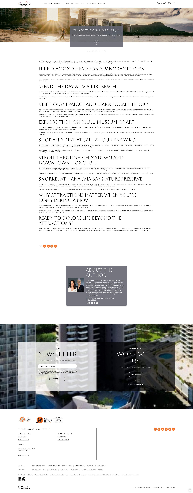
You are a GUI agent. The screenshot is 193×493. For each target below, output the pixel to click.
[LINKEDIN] (162, 429)
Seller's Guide (75, 470)
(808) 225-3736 (62, 436)
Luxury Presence (144, 487)
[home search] (169, 3)
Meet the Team (47, 3)
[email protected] (23, 455)
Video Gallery (53, 470)
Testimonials (36, 470)
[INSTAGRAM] (158, 429)
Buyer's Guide (64, 470)
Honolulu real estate (113, 228)
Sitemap (100, 470)
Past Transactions (54, 465)
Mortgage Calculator (89, 470)
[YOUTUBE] (169, 429)
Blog (44, 470)
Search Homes (79, 3)
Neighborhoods (69, 3)
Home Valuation (91, 3)
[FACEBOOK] (155, 429)
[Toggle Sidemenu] (173, 3)
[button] (135, 374)
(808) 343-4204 (140, 384)
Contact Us (101, 3)
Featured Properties (38, 465)
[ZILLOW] (173, 429)
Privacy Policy (46, 373)
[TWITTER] (166, 429)
